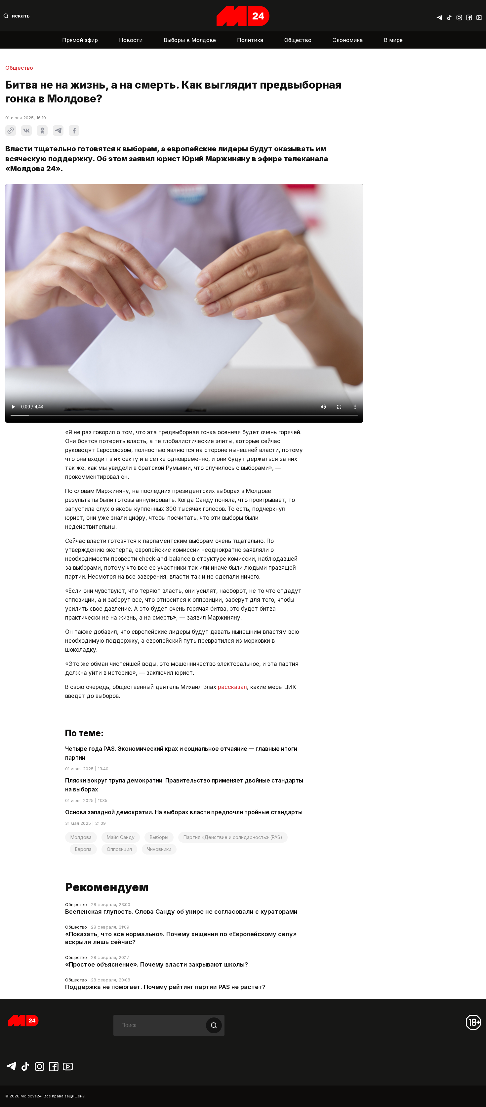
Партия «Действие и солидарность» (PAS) (232, 837)
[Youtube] (479, 15)
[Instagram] (459, 15)
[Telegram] (439, 15)
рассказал (232, 687)
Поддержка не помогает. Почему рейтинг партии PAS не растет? (165, 986)
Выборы (159, 837)
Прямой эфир (80, 40)
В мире (393, 40)
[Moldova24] (243, 16)
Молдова (81, 837)
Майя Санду (121, 837)
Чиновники (159, 849)
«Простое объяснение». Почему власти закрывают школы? (156, 964)
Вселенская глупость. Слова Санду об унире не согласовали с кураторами (181, 911)
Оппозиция (119, 849)
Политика (250, 40)
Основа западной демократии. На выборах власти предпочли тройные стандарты (184, 812)
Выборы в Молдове (190, 40)
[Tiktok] (449, 15)
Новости (130, 40)
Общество (297, 40)
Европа (83, 849)
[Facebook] (469, 15)
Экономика (348, 40)
